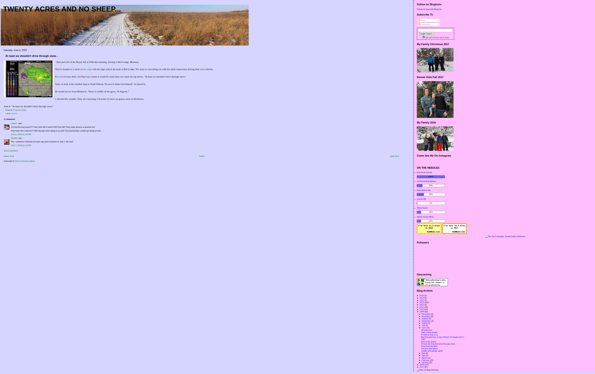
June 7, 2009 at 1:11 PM (21, 145)
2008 (422, 365)
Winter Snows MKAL (425, 217)
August (425, 323)
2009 (422, 312)
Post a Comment (11, 151)
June (424, 328)
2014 (422, 300)
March (424, 358)
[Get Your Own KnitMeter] (429, 233)
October (425, 319)
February (426, 360)
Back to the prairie (428, 342)
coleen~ (14, 123)
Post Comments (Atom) (25, 161)
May (424, 353)
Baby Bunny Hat (423, 190)
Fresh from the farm (429, 346)
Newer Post (9, 156)
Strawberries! (426, 330)
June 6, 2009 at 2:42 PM (21, 134)
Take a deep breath (429, 332)
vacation (14, 113)
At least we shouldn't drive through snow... (438, 344)
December (426, 314)
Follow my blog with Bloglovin (429, 9)
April (424, 356)
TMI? (423, 339)
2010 (422, 309)
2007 (422, 367)
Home (201, 156)
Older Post (394, 156)
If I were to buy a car (429, 335)
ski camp (87, 69)
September (426, 321)
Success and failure (429, 349)
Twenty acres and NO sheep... (62, 9)
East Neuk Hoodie (424, 172)
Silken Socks (422, 208)
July (423, 325)
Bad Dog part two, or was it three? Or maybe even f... (443, 337)
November (426, 316)
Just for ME (421, 199)
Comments (425, 25)
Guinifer (14, 138)
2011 (422, 307)
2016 (422, 296)
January (425, 362)
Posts (422, 20)
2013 (422, 302)
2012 (422, 305)
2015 (422, 298)
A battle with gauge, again (432, 351)
